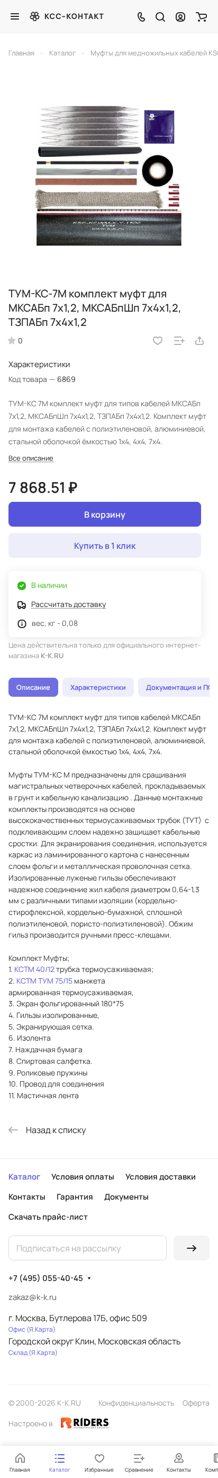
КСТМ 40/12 (34, 969)
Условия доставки (160, 1176)
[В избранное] (158, 341)
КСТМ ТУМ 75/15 (44, 981)
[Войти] (180, 16)
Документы (126, 1196)
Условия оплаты (82, 1176)
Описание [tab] (33, 687)
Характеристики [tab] (98, 687)
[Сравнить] (179, 341)
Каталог (24, 1176)
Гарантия (75, 1196)
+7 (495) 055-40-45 (45, 1278)
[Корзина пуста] (201, 16)
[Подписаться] (192, 1248)
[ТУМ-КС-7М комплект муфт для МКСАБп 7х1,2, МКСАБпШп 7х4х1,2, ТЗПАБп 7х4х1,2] (109, 175)
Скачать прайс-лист (48, 1216)
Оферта (196, 1403)
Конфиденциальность (136, 1403)
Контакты (27, 1196)
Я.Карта (41, 1329)
